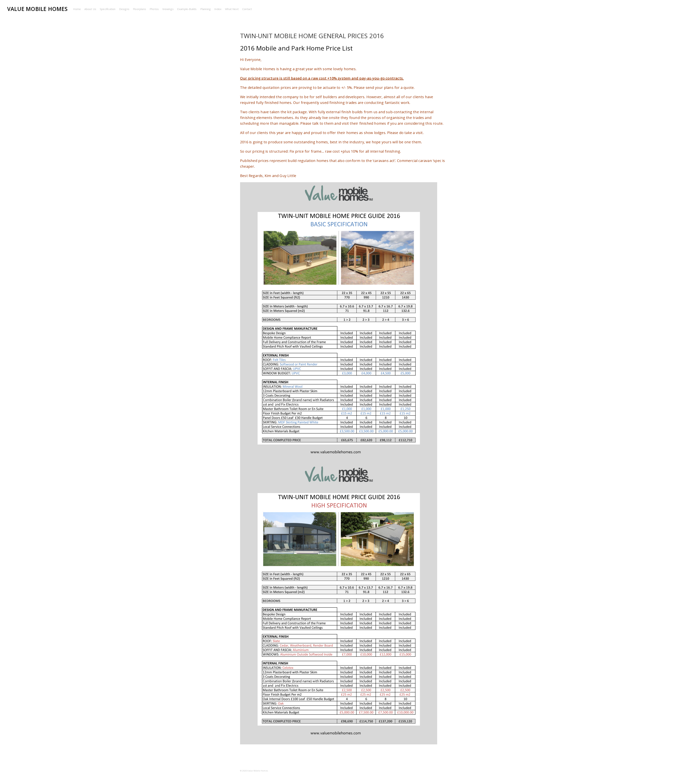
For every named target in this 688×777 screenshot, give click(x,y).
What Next (232, 9)
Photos (154, 9)
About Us (90, 9)
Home (77, 9)
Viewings (168, 9)
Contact (247, 9)
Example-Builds (187, 9)
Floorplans (139, 9)
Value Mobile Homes (37, 9)
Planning (205, 9)
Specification (108, 9)
